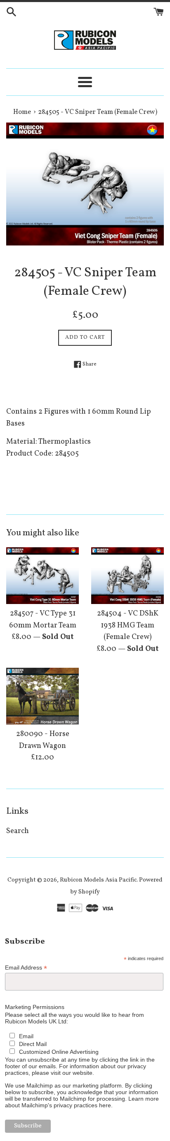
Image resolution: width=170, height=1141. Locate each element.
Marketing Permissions (34, 1007)
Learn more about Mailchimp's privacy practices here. (82, 1102)
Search (17, 831)
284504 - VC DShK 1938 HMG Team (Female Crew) (127, 626)
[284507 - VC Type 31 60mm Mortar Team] (42, 575)
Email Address (26, 968)
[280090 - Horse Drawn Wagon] (42, 696)
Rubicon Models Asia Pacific (98, 880)
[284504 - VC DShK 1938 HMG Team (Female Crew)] (127, 575)
